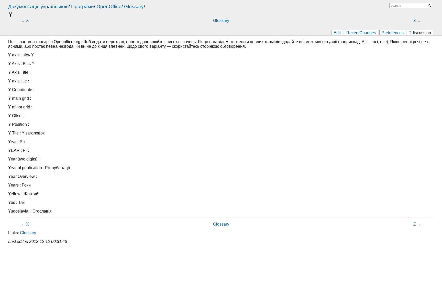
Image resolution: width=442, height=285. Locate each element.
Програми (82, 6)
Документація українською (38, 6)
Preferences (393, 33)
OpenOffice (108, 6)
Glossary (134, 6)
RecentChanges (361, 33)
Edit (337, 33)
